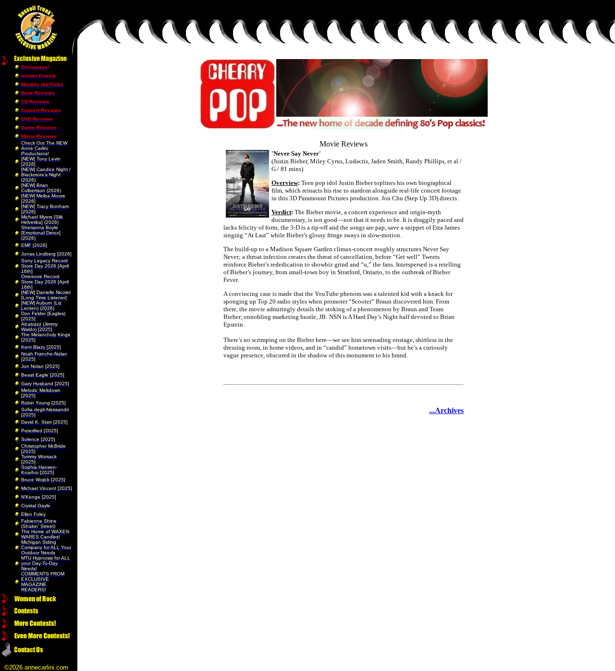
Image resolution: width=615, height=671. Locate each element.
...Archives (446, 410)
